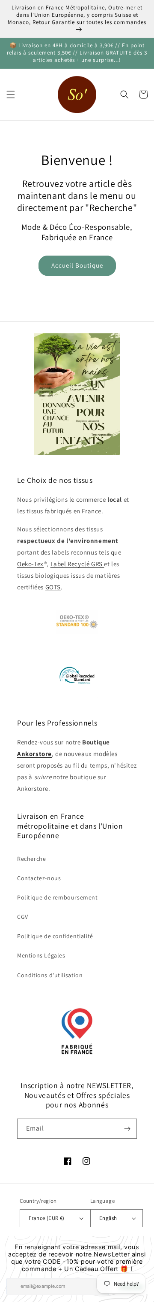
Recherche (31, 859)
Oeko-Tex (30, 564)
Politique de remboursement (57, 897)
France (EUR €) (47, 1218)
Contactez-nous (39, 878)
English (108, 1218)
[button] (10, 94)
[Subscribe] (127, 1129)
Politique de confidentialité (55, 936)
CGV (22, 917)
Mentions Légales (41, 955)
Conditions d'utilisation (50, 975)
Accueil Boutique (77, 265)
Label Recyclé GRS (77, 564)
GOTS (53, 587)
